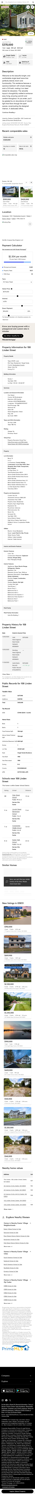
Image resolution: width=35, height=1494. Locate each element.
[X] (11, 1400)
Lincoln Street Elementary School (16, 811)
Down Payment (7, 308)
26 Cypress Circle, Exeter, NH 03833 (15, 1186)
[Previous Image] (4, 191)
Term (4, 279)
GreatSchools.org (6, 854)
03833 (19, 50)
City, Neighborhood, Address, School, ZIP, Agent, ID (18, 2)
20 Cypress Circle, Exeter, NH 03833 (15, 1190)
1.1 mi (27, 810)
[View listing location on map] (29, 42)
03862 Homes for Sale (10, 1293)
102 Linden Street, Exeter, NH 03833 (15, 1200)
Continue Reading (8, 112)
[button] (2, 2)
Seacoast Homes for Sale (11, 1232)
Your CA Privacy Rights (14, 1412)
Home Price (6, 289)
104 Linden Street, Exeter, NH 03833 (15, 1204)
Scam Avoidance (20, 1406)
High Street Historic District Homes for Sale (16, 1243)
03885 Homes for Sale (10, 1286)
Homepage (5, 216)
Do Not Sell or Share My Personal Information (14, 1404)
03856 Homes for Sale (10, 1296)
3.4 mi (27, 827)
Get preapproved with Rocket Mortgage (14, 249)
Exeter (29, 216)
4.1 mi (27, 841)
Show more (7, 1246)
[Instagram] (3, 1400)
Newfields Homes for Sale (11, 1268)
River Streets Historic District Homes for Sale (16, 1236)
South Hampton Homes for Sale (13, 1257)
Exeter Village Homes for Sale (12, 1229)
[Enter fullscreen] (30, 224)
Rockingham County (19, 216)
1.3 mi (27, 796)
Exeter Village (6, 219)
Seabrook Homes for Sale (11, 1261)
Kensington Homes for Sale (11, 1239)
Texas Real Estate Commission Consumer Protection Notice (15, 1470)
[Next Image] (16, 191)
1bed (3, 48)
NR (5, 796)
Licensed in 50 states (8, 1487)
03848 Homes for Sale (10, 1300)
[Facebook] (7, 1400)
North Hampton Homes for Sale (13, 1264)
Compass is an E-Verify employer (17, 1408)
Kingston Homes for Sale (11, 1271)
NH (11, 216)
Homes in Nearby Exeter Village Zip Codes (16, 1281)
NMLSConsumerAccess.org (9, 1485)
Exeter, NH (14, 50)
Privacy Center (10, 1406)
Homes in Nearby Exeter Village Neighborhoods (16, 1224)
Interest (4, 299)
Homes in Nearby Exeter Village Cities (16, 1252)
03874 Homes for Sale (10, 1289)
